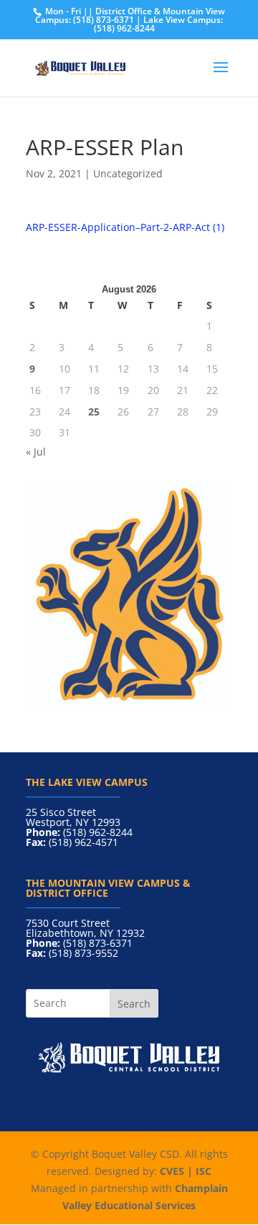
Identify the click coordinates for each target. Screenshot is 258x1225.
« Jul (36, 451)
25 (94, 411)
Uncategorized (128, 173)
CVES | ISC (185, 1171)
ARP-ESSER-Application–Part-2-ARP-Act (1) (125, 227)
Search (134, 1003)
